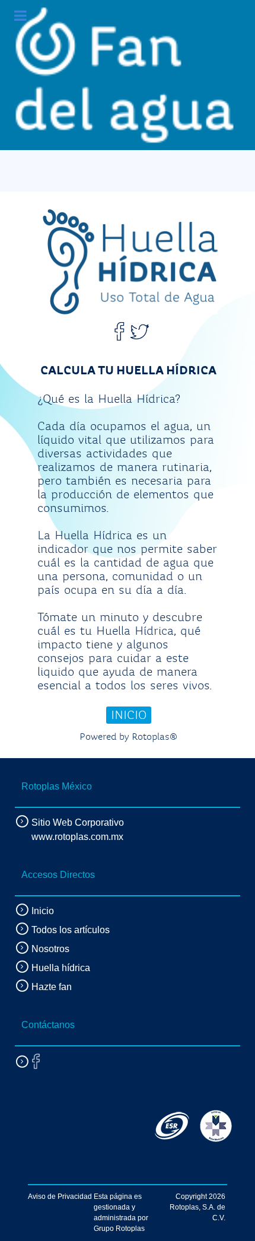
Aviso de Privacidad (60, 1196)
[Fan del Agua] (124, 75)
